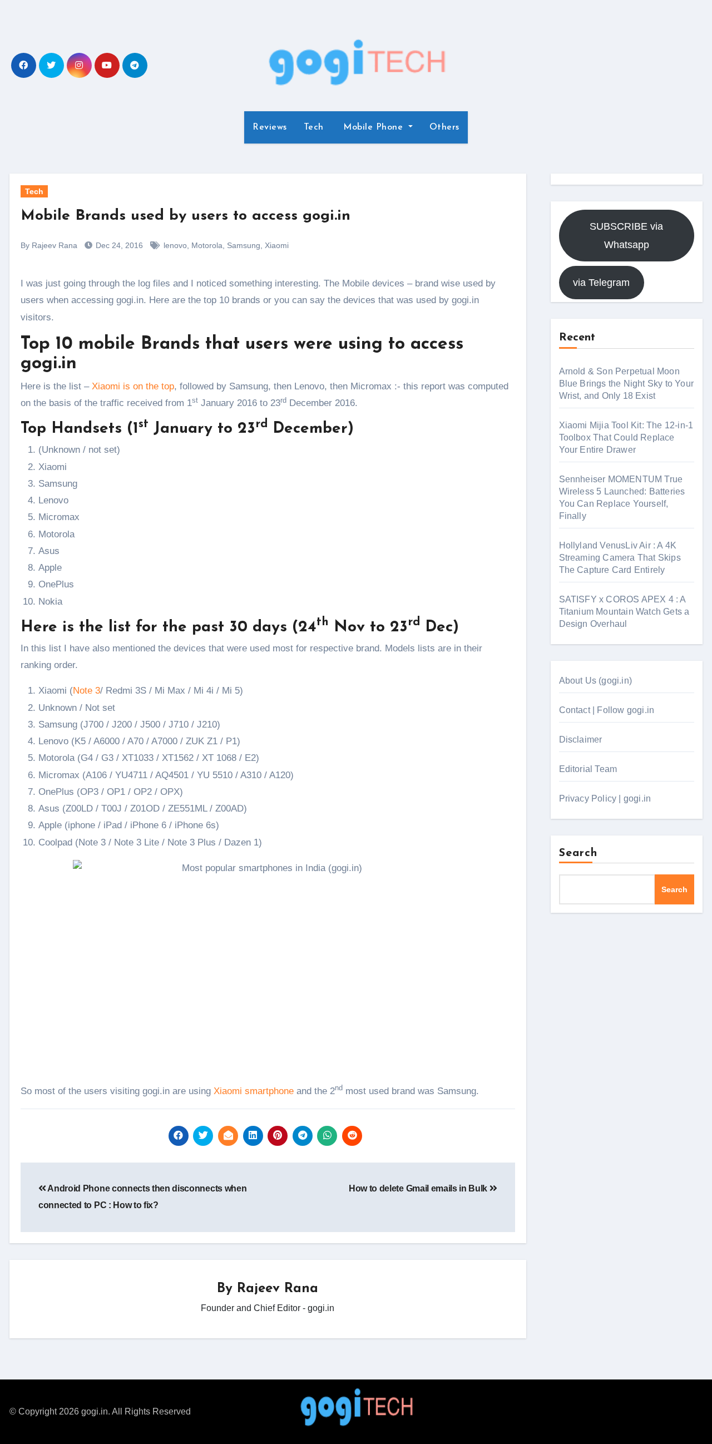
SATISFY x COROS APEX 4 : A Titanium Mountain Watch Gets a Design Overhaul (624, 612)
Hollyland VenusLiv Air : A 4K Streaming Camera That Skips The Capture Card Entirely (620, 558)
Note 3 (86, 690)
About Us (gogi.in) (595, 680)
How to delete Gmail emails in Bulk (419, 1188)
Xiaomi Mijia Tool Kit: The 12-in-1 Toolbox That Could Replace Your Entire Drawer (626, 437)
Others (444, 127)
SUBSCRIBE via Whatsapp (626, 235)
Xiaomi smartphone (254, 1091)
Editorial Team (588, 769)
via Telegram (601, 282)
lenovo (175, 245)
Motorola (206, 245)
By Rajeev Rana (49, 245)
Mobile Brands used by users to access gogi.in (185, 216)
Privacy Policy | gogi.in (605, 798)
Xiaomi (277, 245)
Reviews (270, 127)
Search (578, 853)
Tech (314, 127)
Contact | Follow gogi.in (607, 710)
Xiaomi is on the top (133, 386)
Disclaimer (580, 739)
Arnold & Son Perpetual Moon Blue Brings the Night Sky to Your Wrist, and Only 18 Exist (626, 383)
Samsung (243, 245)
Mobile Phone (373, 127)
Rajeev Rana (277, 1288)
